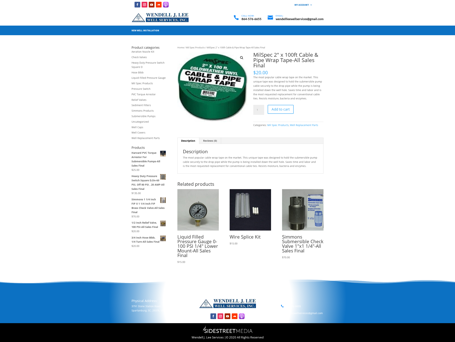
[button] (242, 58)
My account (302, 5)
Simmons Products (143, 110)
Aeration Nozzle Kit (143, 51)
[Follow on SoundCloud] (159, 4)
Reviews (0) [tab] (210, 140)
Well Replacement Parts (304, 125)
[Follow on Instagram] (144, 4)
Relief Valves (139, 99)
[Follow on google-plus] (166, 4)
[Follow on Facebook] (137, 4)
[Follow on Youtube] (151, 4)
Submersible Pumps (144, 116)
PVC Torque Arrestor (144, 94)
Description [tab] (188, 140)
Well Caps (137, 127)
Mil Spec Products (195, 47)
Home (180, 47)
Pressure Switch (141, 88)
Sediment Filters (141, 105)
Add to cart (281, 109)
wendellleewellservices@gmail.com (302, 313)
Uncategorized (140, 121)
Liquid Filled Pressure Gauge (149, 77)
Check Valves (139, 57)
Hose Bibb (138, 72)
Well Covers (138, 132)
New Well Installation (145, 30)
